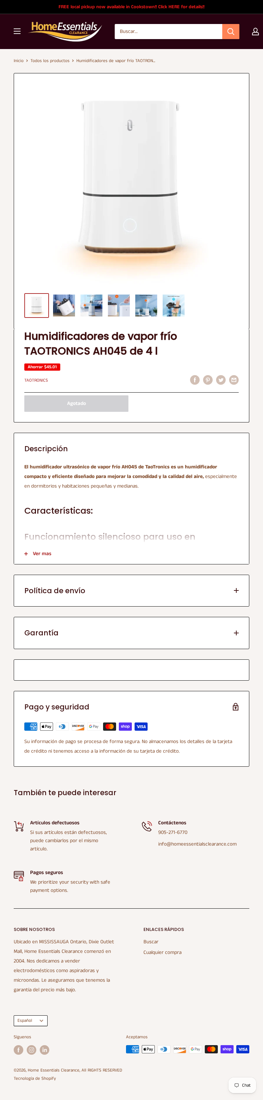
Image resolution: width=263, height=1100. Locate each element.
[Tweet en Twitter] (221, 380)
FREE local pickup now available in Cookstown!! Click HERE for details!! (131, 6)
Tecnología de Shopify (35, 1078)
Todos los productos (50, 61)
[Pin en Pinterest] (208, 380)
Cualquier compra (162, 952)
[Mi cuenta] (255, 31)
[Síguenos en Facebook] (18, 1050)
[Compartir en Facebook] (195, 380)
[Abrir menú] (17, 31)
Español (24, 1020)
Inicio (19, 61)
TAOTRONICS (36, 380)
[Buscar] (230, 31)
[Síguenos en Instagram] (31, 1050)
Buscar (151, 941)
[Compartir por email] (234, 380)
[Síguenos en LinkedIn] (44, 1050)
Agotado (76, 403)
